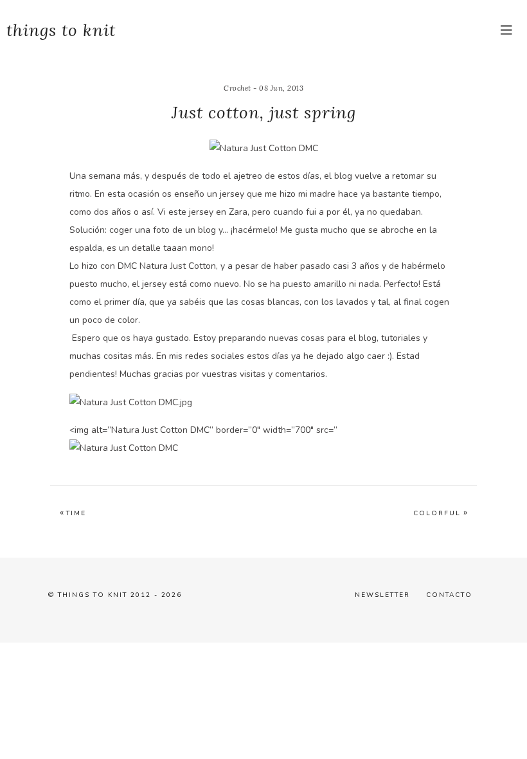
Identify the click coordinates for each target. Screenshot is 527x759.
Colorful (437, 513)
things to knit (61, 30)
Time (76, 513)
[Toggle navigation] (506, 31)
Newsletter (382, 594)
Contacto (449, 594)
